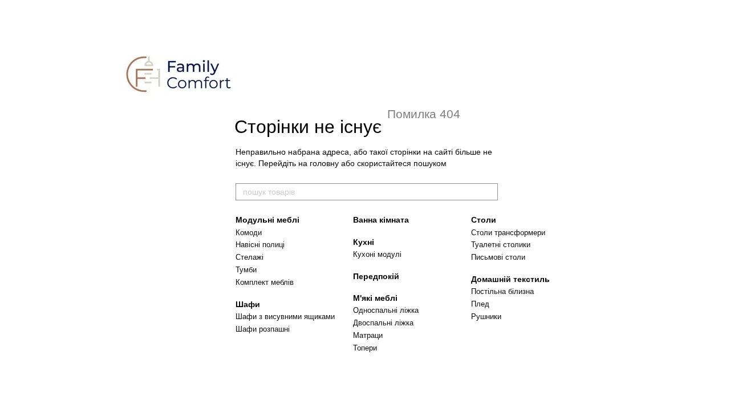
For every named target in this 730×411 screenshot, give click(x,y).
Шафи (248, 304)
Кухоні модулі (377, 254)
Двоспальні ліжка (383, 323)
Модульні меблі (267, 219)
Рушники (486, 316)
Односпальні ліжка (386, 310)
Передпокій (376, 276)
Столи (483, 219)
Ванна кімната (381, 219)
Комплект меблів (265, 282)
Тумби (246, 269)
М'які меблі (375, 298)
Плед (480, 304)
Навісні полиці (260, 244)
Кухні (363, 242)
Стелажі (249, 257)
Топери (365, 348)
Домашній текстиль (510, 279)
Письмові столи (498, 257)
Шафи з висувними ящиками (285, 316)
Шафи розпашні (263, 329)
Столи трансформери (508, 232)
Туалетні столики (500, 244)
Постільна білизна (502, 291)
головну (324, 163)
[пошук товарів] (489, 191)
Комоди (249, 232)
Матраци (368, 335)
